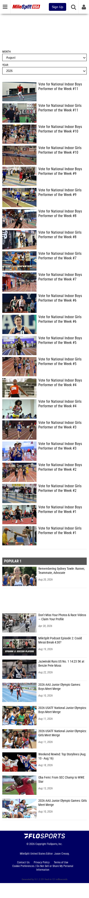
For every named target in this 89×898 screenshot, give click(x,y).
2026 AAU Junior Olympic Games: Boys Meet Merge (59, 687)
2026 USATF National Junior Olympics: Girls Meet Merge (62, 733)
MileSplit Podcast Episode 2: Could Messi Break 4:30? (60, 640)
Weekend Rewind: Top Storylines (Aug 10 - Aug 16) (62, 756)
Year (5, 65)
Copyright (40, 844)
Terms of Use (61, 862)
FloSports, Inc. (55, 844)
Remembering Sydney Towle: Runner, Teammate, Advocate (61, 571)
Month (6, 51)
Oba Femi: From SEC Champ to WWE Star (61, 780)
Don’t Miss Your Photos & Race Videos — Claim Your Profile (62, 617)
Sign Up (57, 7)
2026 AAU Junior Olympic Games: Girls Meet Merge (62, 803)
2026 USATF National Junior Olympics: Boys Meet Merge (62, 710)
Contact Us (23, 862)
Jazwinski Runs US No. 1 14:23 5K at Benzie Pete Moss (61, 664)
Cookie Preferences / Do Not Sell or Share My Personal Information (42, 867)
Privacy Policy (42, 862)
